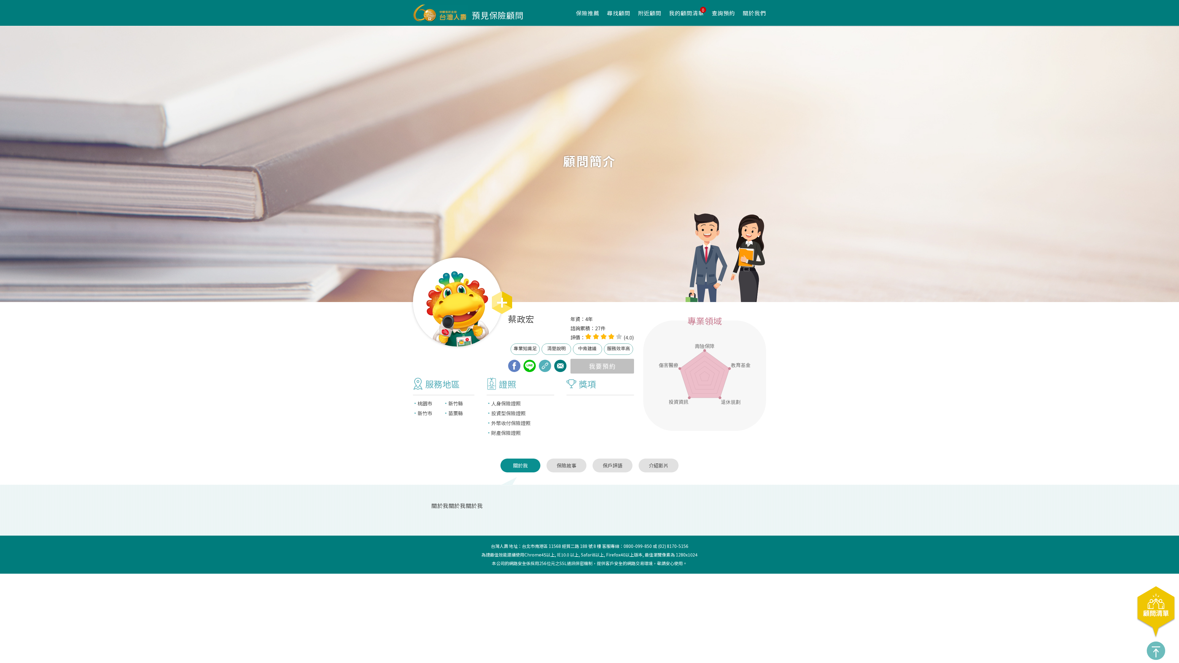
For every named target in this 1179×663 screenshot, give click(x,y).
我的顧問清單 (686, 13)
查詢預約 (723, 13)
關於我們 (754, 13)
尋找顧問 (618, 13)
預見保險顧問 (497, 15)
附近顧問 (649, 13)
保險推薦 (587, 13)
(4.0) (629, 337)
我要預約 (602, 366)
